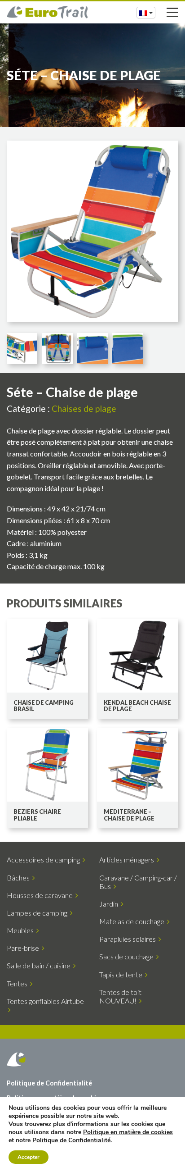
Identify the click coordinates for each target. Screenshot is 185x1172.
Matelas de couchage (133, 921)
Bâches (19, 877)
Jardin (110, 903)
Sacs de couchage (127, 956)
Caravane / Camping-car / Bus (138, 881)
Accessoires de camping (45, 859)
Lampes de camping (38, 912)
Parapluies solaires (129, 939)
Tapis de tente (122, 974)
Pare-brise (24, 948)
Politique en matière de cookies (128, 1132)
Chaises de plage (84, 408)
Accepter (29, 1157)
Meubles (21, 930)
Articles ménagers (128, 859)
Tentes (18, 983)
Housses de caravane (41, 895)
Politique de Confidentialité (49, 1083)
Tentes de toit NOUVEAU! (120, 996)
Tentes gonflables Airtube (45, 1005)
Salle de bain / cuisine (40, 965)
